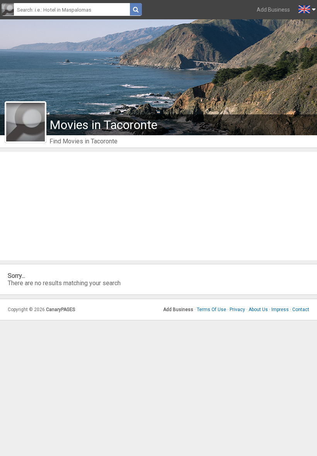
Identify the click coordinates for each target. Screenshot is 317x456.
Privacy (237, 309)
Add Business (273, 10)
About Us (258, 309)
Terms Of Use (211, 309)
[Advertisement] (158, 206)
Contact (300, 309)
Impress (280, 309)
